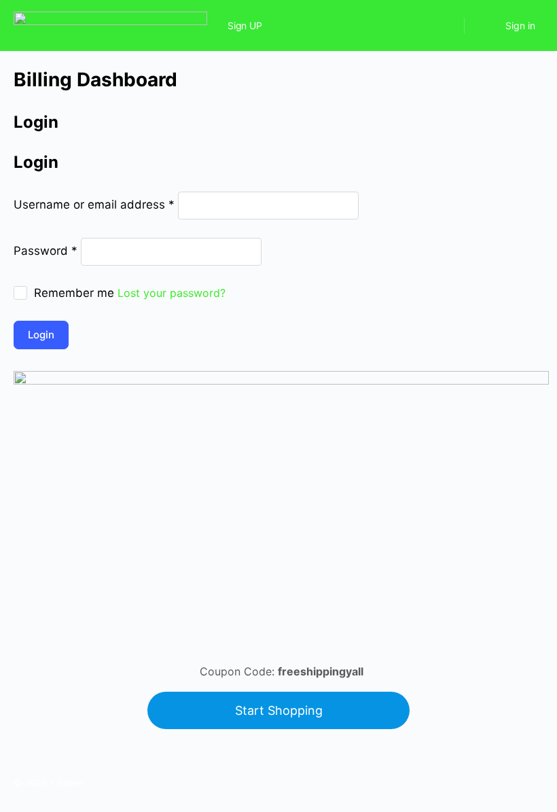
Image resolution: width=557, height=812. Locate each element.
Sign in (520, 25)
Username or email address (94, 204)
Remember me (74, 293)
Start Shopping (279, 710)
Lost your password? (172, 293)
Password (45, 251)
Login (41, 334)
